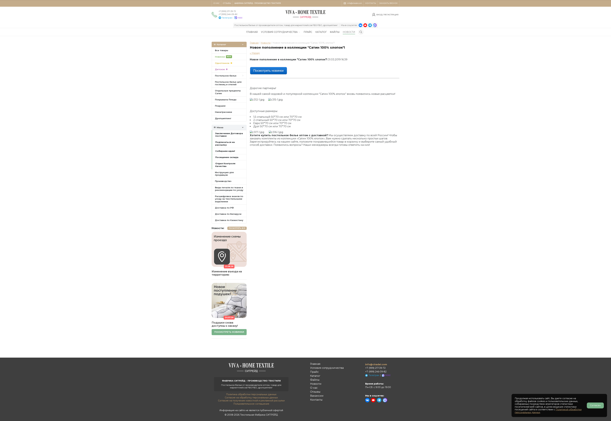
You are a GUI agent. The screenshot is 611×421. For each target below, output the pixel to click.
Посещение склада (226, 157)
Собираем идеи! (225, 151)
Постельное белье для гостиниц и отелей (228, 83)
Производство (223, 181)
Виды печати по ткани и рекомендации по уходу (229, 188)
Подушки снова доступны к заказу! (225, 324)
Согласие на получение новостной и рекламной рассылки (251, 400)
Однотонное (222, 63)
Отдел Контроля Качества (225, 164)
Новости (265, 42)
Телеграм (227, 17)
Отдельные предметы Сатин (228, 91)
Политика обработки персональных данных (251, 394)
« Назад (255, 53)
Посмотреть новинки (229, 332)
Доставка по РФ (224, 207)
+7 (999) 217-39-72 (227, 11)
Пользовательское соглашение (251, 403)
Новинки (223, 56)
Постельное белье (225, 75)
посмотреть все (237, 228)
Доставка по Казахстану (229, 220)
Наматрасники (223, 112)
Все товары (221, 50)
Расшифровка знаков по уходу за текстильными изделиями (229, 199)
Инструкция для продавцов (224, 173)
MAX (240, 17)
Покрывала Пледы (225, 99)
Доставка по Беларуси (228, 214)
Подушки (220, 105)
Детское (220, 69)
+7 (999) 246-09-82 (228, 14)
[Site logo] (305, 18)
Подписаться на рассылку (225, 143)
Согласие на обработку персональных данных (251, 397)
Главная (254, 42)
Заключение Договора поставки (229, 134)
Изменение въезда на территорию (227, 273)
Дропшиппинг (223, 118)
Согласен (595, 405)
